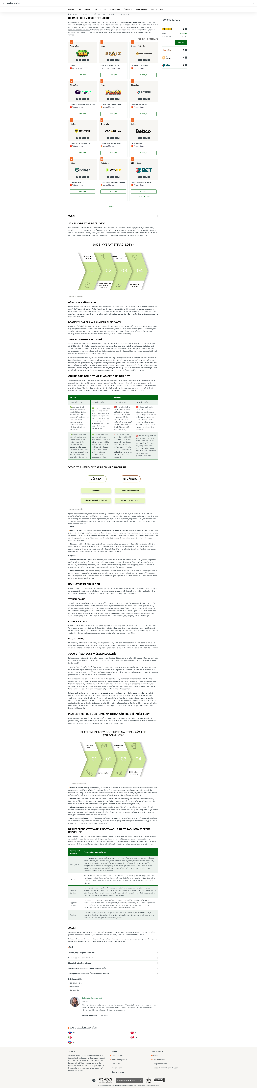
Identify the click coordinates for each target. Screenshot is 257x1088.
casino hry (72, 661)
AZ (74, 1042)
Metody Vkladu (157, 9)
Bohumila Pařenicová (92, 998)
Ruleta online (74, 990)
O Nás (155, 1055)
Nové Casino (115, 9)
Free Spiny (116, 1064)
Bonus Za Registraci (119, 1060)
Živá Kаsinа (128, 9)
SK (74, 1032)
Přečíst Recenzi (144, 197)
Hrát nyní (82, 75)
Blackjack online (76, 983)
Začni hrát (181, 42)
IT (73, 1037)
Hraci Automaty (100, 9)
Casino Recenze (84, 9)
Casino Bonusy (117, 1055)
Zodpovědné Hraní (160, 1064)
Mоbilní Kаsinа (141, 9)
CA (136, 1037)
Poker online (74, 987)
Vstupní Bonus (117, 1068)
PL (136, 1032)
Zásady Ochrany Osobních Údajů (165, 1068)
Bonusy (71, 9)
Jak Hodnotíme (159, 1060)
